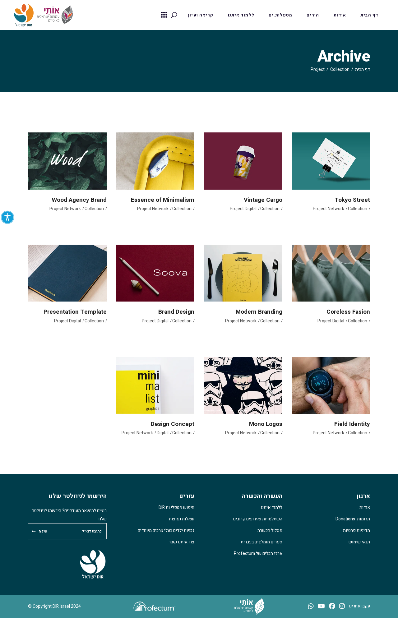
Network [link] (336, 208)
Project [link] (320, 208)
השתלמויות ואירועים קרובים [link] (257, 519)
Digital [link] (251, 208)
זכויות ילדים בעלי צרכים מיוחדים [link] (166, 530)
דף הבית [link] (362, 69)
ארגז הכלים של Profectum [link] (258, 553)
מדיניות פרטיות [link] (356, 530)
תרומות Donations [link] (353, 519)
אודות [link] (364, 507)
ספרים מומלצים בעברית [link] (261, 542)
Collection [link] (339, 69)
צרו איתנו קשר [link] (181, 542)
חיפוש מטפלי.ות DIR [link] (176, 507)
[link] (7, 217)
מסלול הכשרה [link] (269, 530)
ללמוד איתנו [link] (271, 507)
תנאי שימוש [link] (359, 542)
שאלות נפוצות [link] (181, 519)
